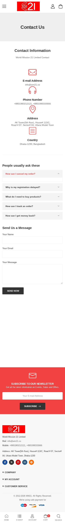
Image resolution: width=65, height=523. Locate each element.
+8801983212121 (17, 445)
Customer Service (16, 486)
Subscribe (30, 406)
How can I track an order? (19, 206)
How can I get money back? (20, 215)
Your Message (9, 262)
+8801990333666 (34, 445)
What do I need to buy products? (23, 196)
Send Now (13, 291)
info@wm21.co (14, 441)
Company (10, 472)
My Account (12, 479)
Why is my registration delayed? (23, 187)
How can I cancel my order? (20, 173)
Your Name (8, 234)
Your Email (7, 248)
